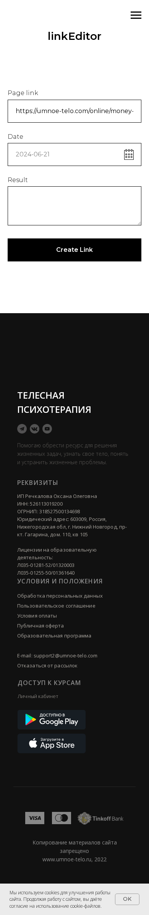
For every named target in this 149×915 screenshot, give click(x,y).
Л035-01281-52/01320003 (45, 565)
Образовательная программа (54, 635)
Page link (23, 93)
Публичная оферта (40, 625)
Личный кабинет (38, 696)
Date (15, 136)
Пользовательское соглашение (56, 605)
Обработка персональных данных (60, 595)
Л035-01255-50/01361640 (45, 572)
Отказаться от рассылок (47, 665)
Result (18, 180)
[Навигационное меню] (136, 15)
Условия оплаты (37, 615)
